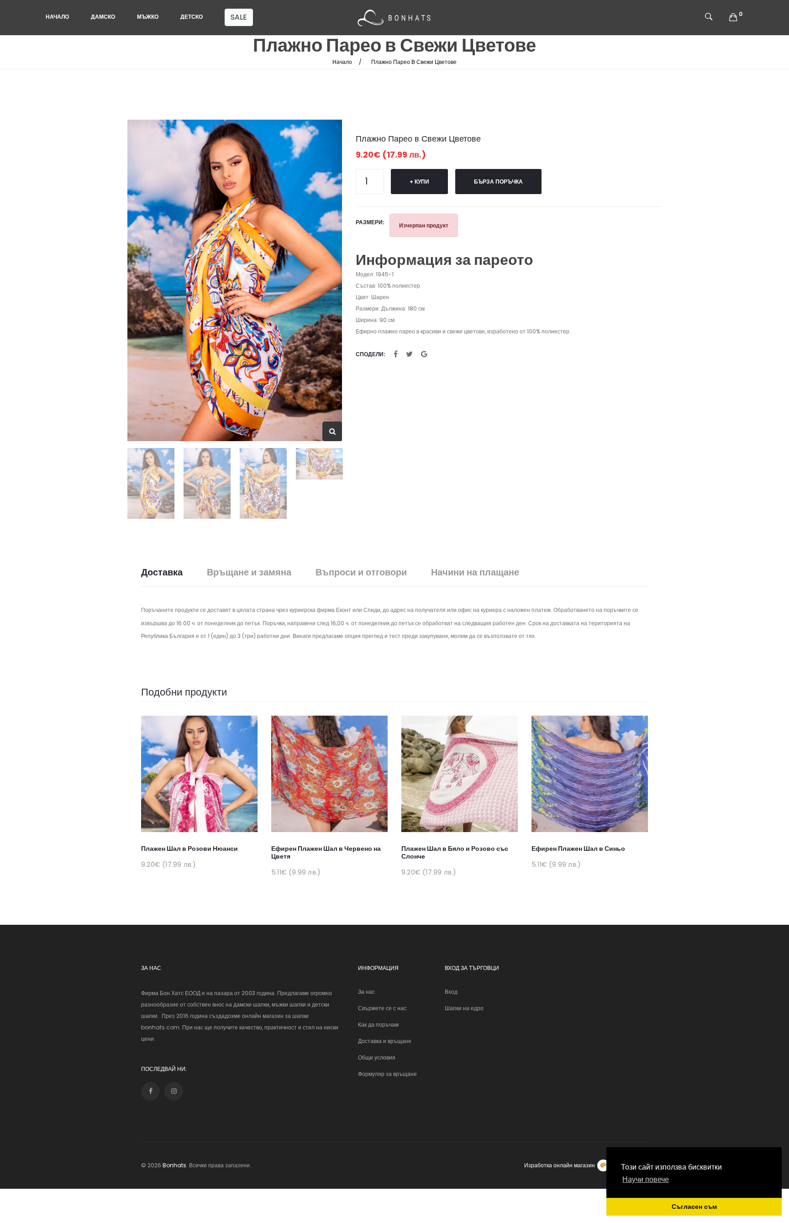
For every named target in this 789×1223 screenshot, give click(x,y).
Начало (57, 17)
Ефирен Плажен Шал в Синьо (578, 848)
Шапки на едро (464, 1008)
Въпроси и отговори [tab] (361, 572)
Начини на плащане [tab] (475, 572)
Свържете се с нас (382, 1008)
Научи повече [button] (645, 1179)
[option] (234, 280)
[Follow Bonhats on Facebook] (150, 1091)
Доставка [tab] (162, 572)
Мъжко (147, 17)
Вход (451, 992)
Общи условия (376, 1057)
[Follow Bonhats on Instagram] (173, 1091)
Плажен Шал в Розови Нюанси (189, 848)
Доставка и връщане (384, 1041)
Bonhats (174, 1165)
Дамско (103, 17)
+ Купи (419, 181)
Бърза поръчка (498, 181)
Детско (191, 17)
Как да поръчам (378, 1024)
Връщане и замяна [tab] (249, 572)
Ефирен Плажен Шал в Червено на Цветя (326, 852)
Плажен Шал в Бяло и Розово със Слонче (454, 852)
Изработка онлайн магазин (559, 1165)
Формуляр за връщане (387, 1074)
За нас (366, 992)
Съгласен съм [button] (694, 1206)
